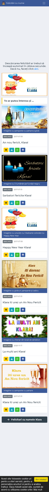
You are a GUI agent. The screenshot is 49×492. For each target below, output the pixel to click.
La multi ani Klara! (14, 351)
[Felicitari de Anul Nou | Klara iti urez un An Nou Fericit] (24, 274)
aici (36, 68)
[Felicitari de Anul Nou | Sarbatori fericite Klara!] (24, 168)
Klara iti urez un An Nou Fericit (22, 302)
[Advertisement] (24, 33)
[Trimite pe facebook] (23, 150)
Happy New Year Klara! (17, 247)
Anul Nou (8, 136)
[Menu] (44, 3)
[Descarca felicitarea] (11, 150)
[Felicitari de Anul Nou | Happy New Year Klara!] (24, 219)
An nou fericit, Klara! (15, 142)
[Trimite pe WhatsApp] (17, 150)
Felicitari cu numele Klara (26, 419)
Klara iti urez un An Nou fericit (22, 402)
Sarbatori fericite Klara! (17, 195)
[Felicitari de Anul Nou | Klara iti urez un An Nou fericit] (24, 376)
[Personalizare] (6, 150)
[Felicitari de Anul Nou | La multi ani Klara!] (24, 326)
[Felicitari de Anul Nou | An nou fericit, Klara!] (24, 117)
